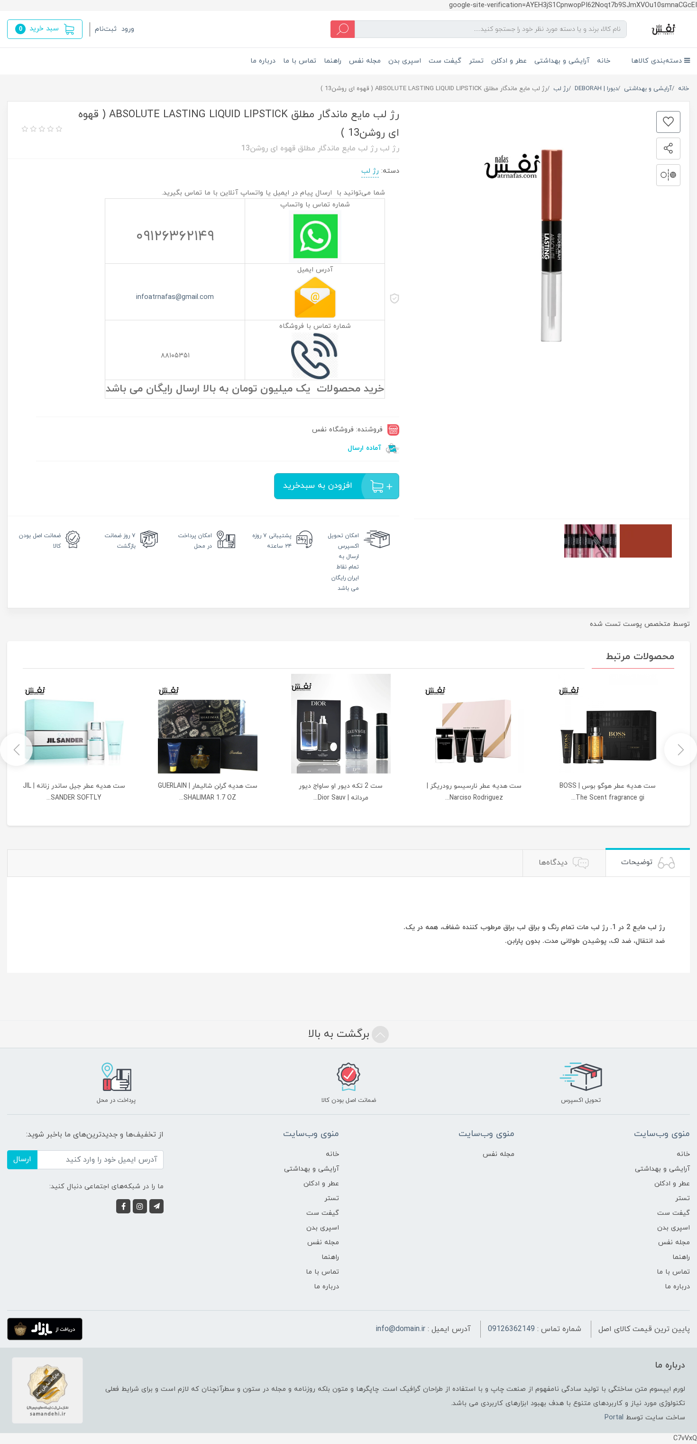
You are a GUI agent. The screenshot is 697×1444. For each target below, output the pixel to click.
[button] (45, 29)
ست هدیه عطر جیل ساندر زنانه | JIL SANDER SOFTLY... (74, 792)
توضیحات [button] (638, 862)
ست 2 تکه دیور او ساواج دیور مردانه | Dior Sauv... (341, 792)
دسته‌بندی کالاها (657, 61)
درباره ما (262, 61)
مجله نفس (365, 61)
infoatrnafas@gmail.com (175, 297)
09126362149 (511, 1329)
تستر (476, 61)
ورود (127, 29)
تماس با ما (299, 61)
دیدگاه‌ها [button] (554, 862)
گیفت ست (445, 61)
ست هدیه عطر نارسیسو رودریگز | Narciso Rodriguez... (474, 792)
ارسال (22, 1159)
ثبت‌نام (106, 29)
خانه (603, 61)
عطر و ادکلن (509, 61)
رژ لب (370, 171)
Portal (614, 1418)
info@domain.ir (400, 1329)
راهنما (332, 61)
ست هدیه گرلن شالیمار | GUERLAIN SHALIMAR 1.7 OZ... (207, 792)
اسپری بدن (404, 61)
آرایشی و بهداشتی (561, 61)
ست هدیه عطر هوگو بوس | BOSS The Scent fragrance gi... (607, 792)
